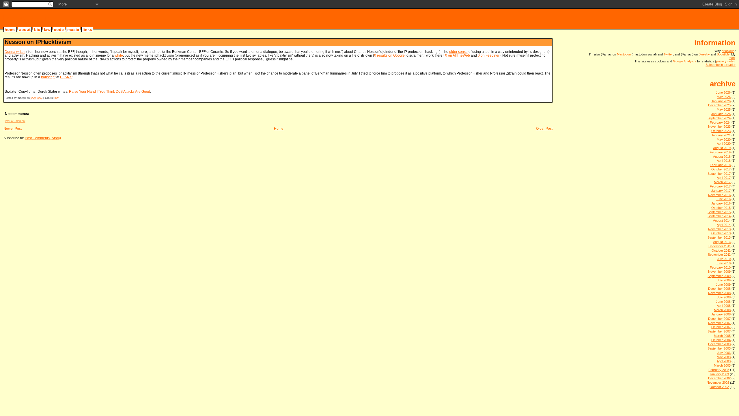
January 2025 (721, 114)
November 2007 (719, 323)
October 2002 (719, 387)
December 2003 (719, 344)
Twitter (668, 54)
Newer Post (12, 128)
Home (278, 128)
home (10, 29)
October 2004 (721, 340)
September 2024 (719, 118)
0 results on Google (389, 55)
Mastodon (624, 54)
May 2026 (724, 97)
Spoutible (723, 54)
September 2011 (719, 254)
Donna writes (15, 51)
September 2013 (719, 237)
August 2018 (722, 156)
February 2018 (720, 165)
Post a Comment (15, 121)
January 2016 (721, 203)
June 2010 (723, 263)
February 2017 (720, 186)
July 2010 (724, 259)
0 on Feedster (488, 55)
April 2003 (724, 361)
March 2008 (722, 310)
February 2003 (718, 370)
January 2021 (721, 135)
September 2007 (719, 331)
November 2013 (719, 229)
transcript (48, 77)
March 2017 (722, 182)
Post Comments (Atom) (43, 138)
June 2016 (723, 199)
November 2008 (719, 293)
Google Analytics (684, 61)
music (73, 29)
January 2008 (721, 314)
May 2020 (724, 139)
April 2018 (724, 160)
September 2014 (719, 216)
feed (732, 58)
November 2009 (719, 271)
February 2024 (720, 122)
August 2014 (722, 220)
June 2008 (723, 301)
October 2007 (721, 327)
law (47, 29)
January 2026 (721, 101)
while (119, 55)
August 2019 (722, 148)
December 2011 (719, 246)
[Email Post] (61, 97)
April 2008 (724, 305)
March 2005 (722, 335)
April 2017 (724, 177)
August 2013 (722, 242)
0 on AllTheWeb (457, 55)
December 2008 (719, 288)
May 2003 (724, 357)
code (59, 29)
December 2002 (719, 378)
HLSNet (66, 77)
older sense (458, 51)
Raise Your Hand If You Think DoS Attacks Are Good (109, 91)
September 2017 (719, 173)
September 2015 (719, 212)
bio (37, 29)
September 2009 (719, 276)
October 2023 (721, 131)
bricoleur (26, 19)
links (87, 29)
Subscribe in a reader (721, 64)
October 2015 (721, 207)
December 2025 (719, 105)
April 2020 (724, 143)
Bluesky (704, 54)
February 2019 (720, 152)
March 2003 (722, 365)
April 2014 (724, 224)
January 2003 (719, 374)
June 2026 (723, 92)
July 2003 (724, 352)
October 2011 (721, 250)
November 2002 (718, 382)
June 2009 (723, 284)
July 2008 (724, 297)
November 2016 (719, 195)
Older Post (544, 128)
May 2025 (724, 109)
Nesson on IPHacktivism (38, 42)
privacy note (725, 61)
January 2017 (721, 190)
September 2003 (719, 348)
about (25, 29)
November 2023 (719, 126)
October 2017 (721, 169)
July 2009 (724, 280)
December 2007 (719, 318)
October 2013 (721, 233)
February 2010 (720, 267)
